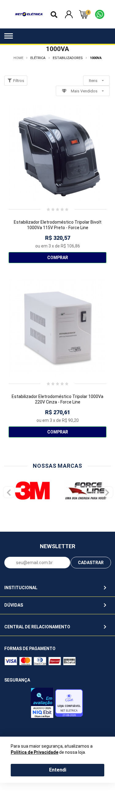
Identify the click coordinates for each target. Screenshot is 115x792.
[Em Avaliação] (42, 704)
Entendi (57, 770)
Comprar (57, 257)
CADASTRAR (91, 562)
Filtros (18, 80)
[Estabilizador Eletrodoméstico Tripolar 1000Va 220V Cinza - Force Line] (57, 328)
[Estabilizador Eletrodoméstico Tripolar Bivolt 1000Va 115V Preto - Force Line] (57, 153)
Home (18, 58)
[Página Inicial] (28, 14)
